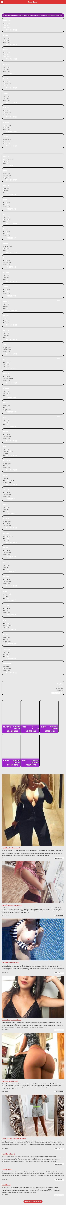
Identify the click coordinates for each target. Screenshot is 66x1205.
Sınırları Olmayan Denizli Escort (11, 1020)
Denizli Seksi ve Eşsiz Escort (11, 848)
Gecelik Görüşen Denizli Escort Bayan (14, 1138)
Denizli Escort (33, 2)
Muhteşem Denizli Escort (10, 1081)
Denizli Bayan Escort (8, 1154)
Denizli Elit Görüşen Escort (10, 962)
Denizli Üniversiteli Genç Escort (12, 905)
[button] (2, 2)
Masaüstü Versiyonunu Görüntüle (33, 1201)
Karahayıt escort (7, 1169)
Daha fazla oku (58, 858)
